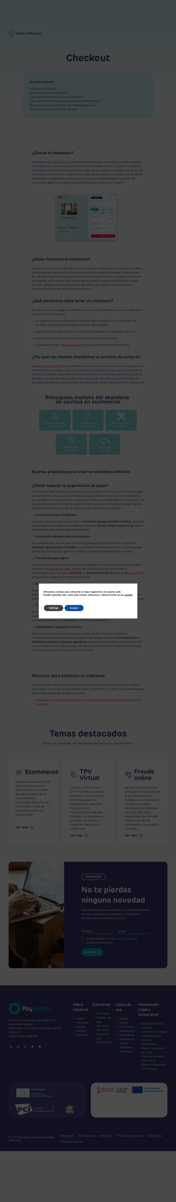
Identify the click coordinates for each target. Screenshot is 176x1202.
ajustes (129, 595)
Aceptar (74, 608)
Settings (53, 608)
